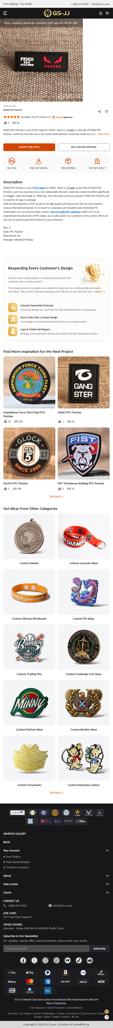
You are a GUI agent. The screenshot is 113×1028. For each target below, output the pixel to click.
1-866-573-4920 (17, 905)
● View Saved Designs (16, 862)
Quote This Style (29, 147)
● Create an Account (16, 867)
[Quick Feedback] (106, 1017)
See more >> (56, 496)
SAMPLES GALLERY (14, 833)
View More (103, 134)
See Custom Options (83, 147)
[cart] (107, 13)
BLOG (6, 842)
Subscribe (99, 948)
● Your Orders (11, 856)
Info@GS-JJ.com (62, 905)
